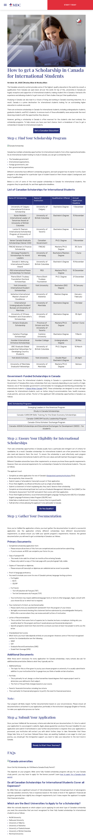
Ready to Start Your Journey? (46, 745)
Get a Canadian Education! (47, 131)
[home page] (14, 5)
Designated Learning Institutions (59, 476)
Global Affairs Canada (34, 389)
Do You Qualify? (46, 509)
